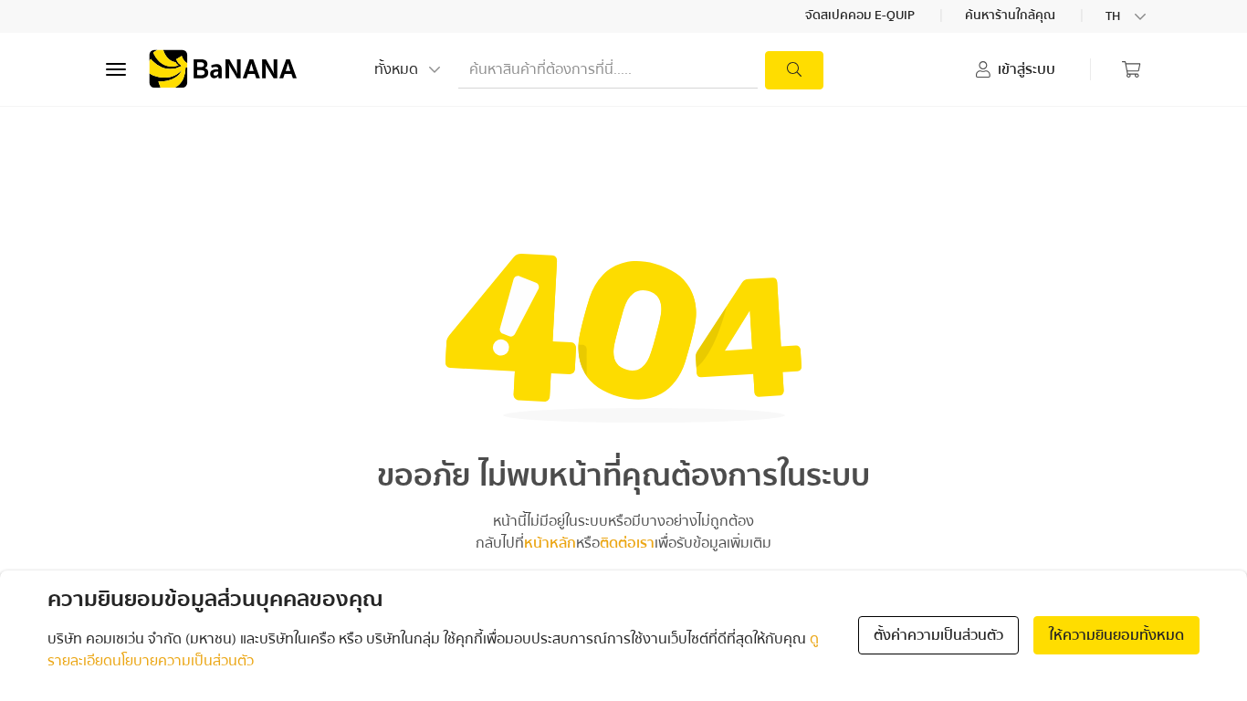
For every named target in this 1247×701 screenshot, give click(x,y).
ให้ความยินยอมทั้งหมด (1116, 635)
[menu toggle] (116, 69)
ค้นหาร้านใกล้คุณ (1011, 16)
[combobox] (1127, 16)
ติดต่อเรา (627, 543)
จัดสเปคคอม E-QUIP (861, 16)
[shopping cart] (1131, 69)
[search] (794, 70)
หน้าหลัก (550, 543)
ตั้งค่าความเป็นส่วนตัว (938, 635)
